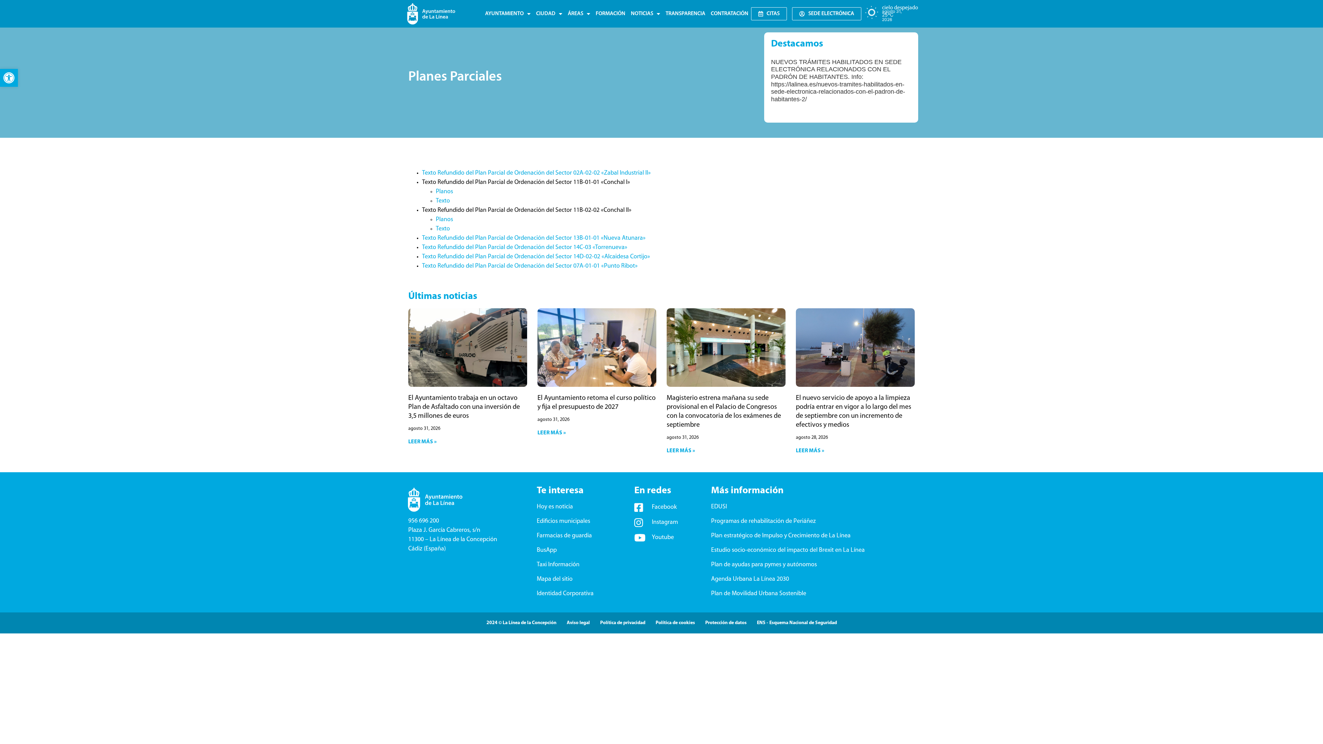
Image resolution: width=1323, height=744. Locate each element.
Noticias (642, 14)
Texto (443, 201)
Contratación (729, 14)
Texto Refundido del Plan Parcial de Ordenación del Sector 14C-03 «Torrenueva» (524, 248)
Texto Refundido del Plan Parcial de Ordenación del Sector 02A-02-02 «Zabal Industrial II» (536, 173)
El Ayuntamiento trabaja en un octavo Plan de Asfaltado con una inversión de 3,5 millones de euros (464, 407)
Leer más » (422, 442)
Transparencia (685, 14)
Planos (444, 192)
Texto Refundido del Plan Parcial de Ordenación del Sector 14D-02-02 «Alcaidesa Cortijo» (536, 257)
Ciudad (545, 14)
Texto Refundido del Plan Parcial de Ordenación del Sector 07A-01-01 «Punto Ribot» (530, 266)
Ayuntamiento (504, 14)
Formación (610, 14)
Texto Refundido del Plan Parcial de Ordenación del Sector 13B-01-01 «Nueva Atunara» (534, 238)
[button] (9, 78)
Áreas (575, 14)
